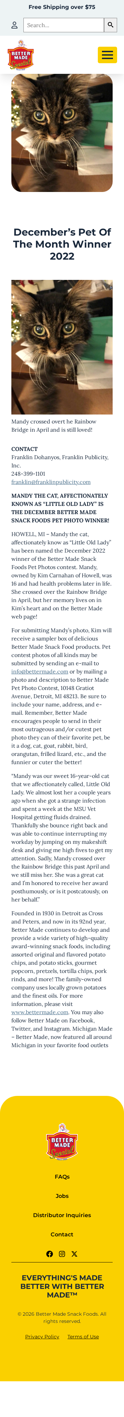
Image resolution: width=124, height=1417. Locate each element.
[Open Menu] (107, 55)
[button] (110, 25)
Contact (62, 1234)
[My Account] (14, 25)
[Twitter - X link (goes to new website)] (74, 1254)
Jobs (62, 1196)
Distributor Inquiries (62, 1215)
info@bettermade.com (39, 671)
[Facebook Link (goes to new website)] (49, 1254)
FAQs (62, 1177)
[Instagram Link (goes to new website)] (62, 1254)
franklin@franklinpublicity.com (51, 481)
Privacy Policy (42, 1337)
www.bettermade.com (39, 1012)
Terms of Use (83, 1337)
